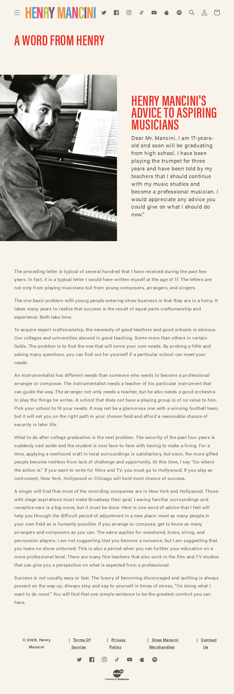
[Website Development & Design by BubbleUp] (117, 676)
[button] (17, 12)
